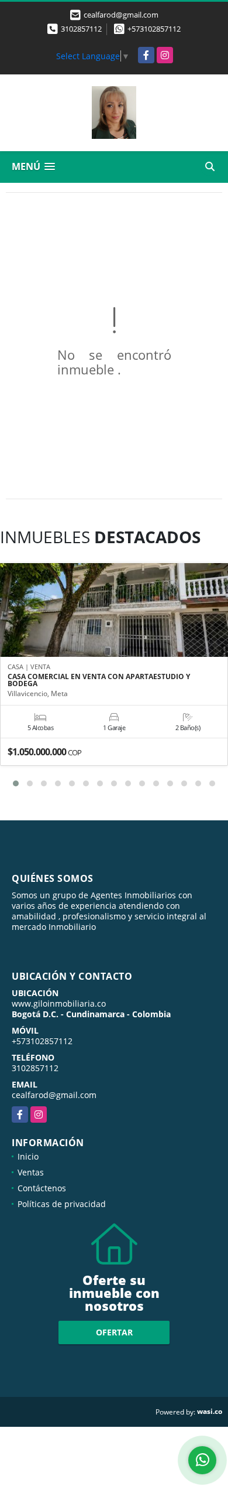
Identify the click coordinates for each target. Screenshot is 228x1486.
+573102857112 (154, 28)
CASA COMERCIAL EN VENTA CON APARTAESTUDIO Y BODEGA (99, 680)
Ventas (31, 1172)
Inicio (28, 1156)
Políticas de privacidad (62, 1203)
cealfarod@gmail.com (54, 1094)
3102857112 (81, 28)
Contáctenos (42, 1188)
